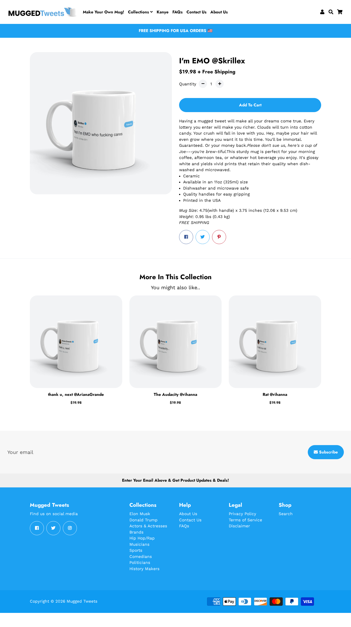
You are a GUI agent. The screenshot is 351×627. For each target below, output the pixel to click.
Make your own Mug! (103, 12)
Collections (139, 12)
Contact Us (196, 12)
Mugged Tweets (82, 601)
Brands (136, 532)
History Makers (144, 568)
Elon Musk (139, 513)
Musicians (139, 544)
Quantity (187, 84)
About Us (219, 12)
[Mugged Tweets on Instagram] (70, 528)
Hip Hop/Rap (142, 538)
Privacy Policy (242, 513)
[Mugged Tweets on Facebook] (37, 528)
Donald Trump (143, 520)
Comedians (140, 556)
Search (286, 513)
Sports (135, 550)
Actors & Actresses (148, 525)
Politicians (139, 562)
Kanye (163, 12)
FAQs (177, 12)
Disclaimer (239, 525)
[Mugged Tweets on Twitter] (53, 528)
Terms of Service (245, 520)
